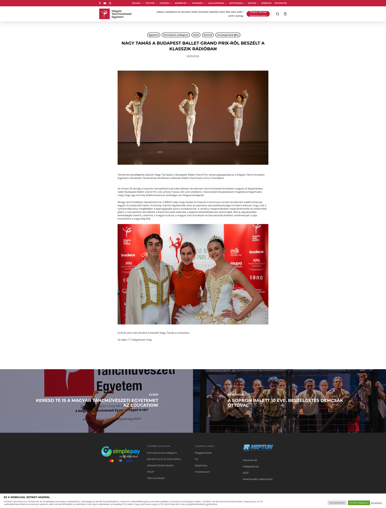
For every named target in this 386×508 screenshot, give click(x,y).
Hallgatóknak (251, 466)
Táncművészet (156, 478)
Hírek (196, 35)
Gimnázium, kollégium (175, 35)
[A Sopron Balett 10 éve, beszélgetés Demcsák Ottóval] (289, 401)
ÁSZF (246, 472)
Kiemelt (208, 35)
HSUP (150, 471)
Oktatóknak (250, 460)
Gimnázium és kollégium (162, 452)
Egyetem (154, 35)
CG (196, 459)
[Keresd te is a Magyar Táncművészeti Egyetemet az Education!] (96, 401)
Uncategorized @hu (228, 35)
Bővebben (376, 503)
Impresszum (202, 471)
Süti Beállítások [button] (337, 503)
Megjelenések (203, 452)
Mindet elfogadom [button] (359, 503)
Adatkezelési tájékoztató (257, 479)
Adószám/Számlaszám (160, 465)
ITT (129, 339)
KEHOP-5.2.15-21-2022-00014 (164, 459)
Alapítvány (201, 465)
